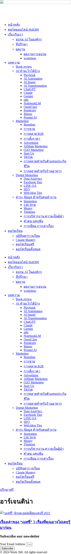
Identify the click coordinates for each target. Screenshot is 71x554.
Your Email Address (13, 544)
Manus (28, 114)
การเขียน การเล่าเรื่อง (39, 226)
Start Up (29, 153)
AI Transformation (35, 85)
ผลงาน (20, 49)
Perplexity (30, 110)
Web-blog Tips (33, 192)
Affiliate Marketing (36, 146)
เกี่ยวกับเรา (15, 34)
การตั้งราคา (32, 138)
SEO (27, 189)
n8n (26, 99)
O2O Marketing (34, 150)
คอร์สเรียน (15, 231)
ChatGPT (30, 89)
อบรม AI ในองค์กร (29, 39)
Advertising (31, 142)
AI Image (30, 82)
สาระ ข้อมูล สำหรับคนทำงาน (36, 197)
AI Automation (33, 78)
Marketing (22, 121)
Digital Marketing (27, 175)
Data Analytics (33, 178)
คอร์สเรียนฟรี (25, 244)
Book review (24, 66)
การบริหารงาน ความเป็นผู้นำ (44, 216)
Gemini (28, 96)
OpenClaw (30, 107)
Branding (29, 124)
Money (28, 208)
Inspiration (30, 201)
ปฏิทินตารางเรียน (28, 235)
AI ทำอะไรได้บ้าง (28, 71)
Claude (28, 92)
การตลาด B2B (34, 133)
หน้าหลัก (14, 24)
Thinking (29, 212)
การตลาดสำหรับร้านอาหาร (43, 171)
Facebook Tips (33, 182)
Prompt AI (30, 117)
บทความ (14, 62)
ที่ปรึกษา (22, 44)
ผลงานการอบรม (35, 54)
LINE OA (30, 185)
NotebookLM (32, 103)
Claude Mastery (26, 240)
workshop (30, 58)
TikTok (28, 157)
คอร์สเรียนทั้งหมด (28, 249)
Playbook (30, 75)
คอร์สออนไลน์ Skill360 (23, 29)
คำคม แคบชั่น (33, 221)
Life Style (30, 204)
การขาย (29, 129)
